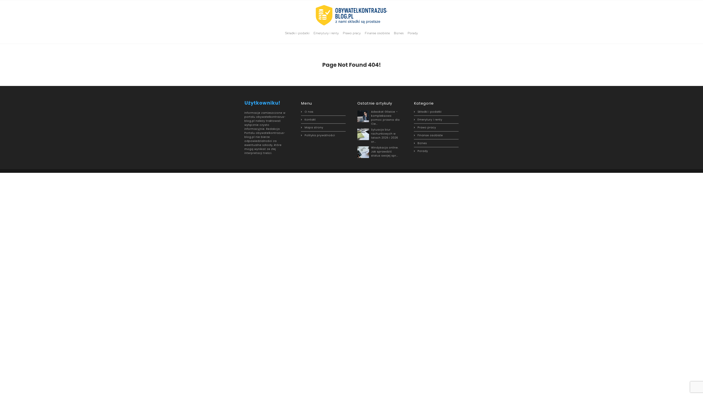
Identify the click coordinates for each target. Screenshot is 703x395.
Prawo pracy (352, 33)
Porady (413, 33)
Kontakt (310, 119)
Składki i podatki (297, 33)
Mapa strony (314, 127)
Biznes (399, 33)
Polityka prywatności (320, 135)
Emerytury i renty (326, 33)
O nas (309, 112)
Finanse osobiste (377, 33)
